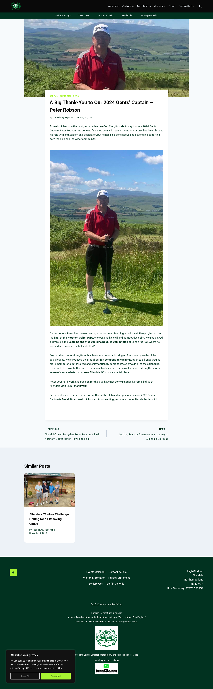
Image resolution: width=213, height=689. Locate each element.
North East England (135, 617)
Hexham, (71, 617)
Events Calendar (95, 571)
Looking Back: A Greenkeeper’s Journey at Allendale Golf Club (143, 434)
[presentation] (49, 490)
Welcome (113, 6)
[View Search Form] (200, 6)
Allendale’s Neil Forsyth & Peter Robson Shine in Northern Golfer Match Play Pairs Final (72, 434)
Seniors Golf (96, 583)
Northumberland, (93, 617)
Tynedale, (80, 617)
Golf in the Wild (115, 583)
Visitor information (94, 577)
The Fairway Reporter (63, 117)
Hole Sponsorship (149, 15)
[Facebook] (13, 572)
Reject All (25, 676)
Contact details (118, 571)
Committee (65, 96)
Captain (54, 96)
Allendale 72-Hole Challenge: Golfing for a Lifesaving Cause (49, 519)
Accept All (56, 676)
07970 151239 (194, 588)
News (172, 6)
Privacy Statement (119, 577)
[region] (40, 666)
